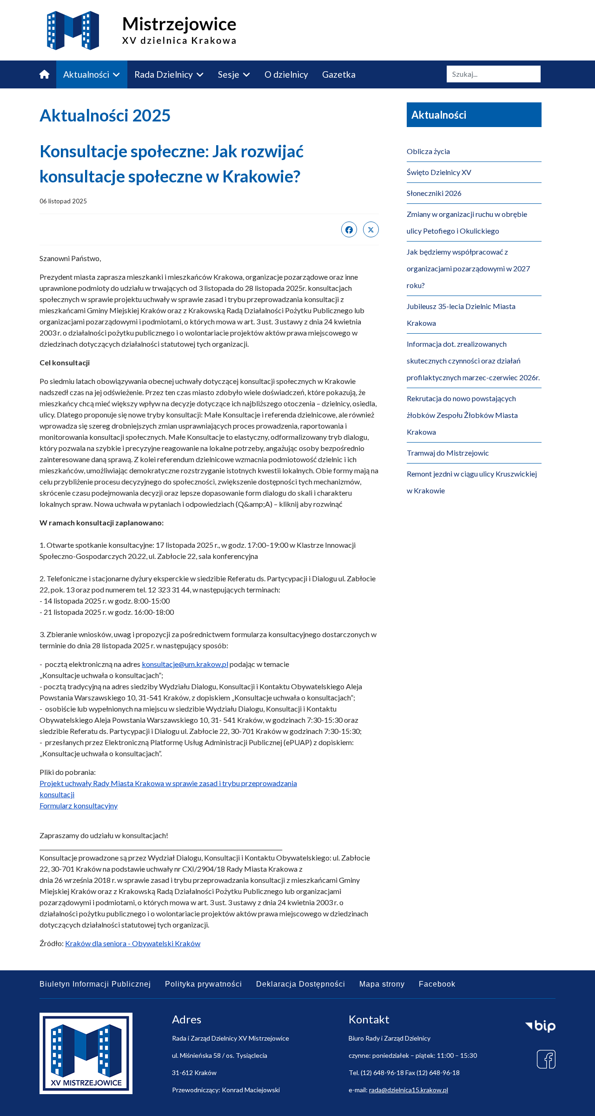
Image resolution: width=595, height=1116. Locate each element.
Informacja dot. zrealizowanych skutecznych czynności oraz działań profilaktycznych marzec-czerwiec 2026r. (473, 360)
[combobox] (493, 74)
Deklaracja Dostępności (300, 984)
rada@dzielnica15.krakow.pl (408, 1090)
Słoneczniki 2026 (434, 192)
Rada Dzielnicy (163, 74)
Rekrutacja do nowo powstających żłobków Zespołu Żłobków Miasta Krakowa (462, 415)
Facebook (437, 984)
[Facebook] (349, 229)
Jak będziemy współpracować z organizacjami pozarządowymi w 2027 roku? (468, 268)
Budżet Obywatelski (80, 102)
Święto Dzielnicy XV (439, 172)
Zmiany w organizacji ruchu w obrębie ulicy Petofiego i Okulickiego (467, 222)
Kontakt (150, 102)
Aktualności (86, 74)
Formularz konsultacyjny (79, 805)
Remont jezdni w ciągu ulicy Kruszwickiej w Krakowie (472, 482)
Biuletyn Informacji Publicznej (95, 984)
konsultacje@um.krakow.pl (185, 663)
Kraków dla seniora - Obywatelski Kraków (132, 943)
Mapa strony (382, 984)
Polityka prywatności (203, 984)
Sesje (228, 74)
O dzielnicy (286, 74)
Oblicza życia (428, 151)
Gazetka (339, 74)
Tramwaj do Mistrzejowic (448, 452)
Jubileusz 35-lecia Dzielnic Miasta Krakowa (461, 314)
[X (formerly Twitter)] (371, 229)
